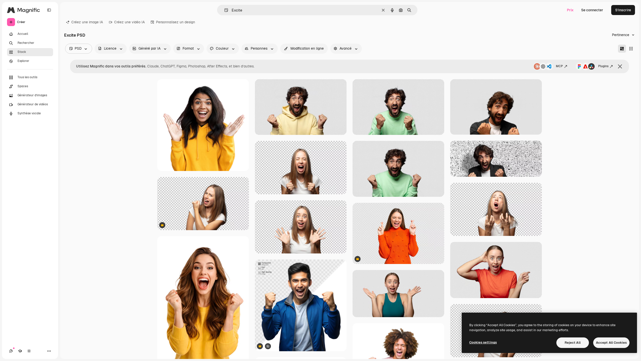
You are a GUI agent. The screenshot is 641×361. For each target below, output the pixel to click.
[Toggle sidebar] (49, 10)
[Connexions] (11, 351)
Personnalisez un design (175, 22)
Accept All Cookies (611, 342)
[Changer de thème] (29, 351)
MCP (559, 66)
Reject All (573, 342)
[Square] (631, 49)
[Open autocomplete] (224, 10)
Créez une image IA (87, 22)
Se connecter (592, 10)
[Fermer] (620, 66)
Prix (570, 10)
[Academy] (20, 351)
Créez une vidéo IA (129, 22)
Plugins (603, 66)
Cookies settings (483, 342)
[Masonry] (622, 49)
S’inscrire (623, 10)
